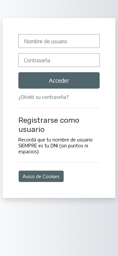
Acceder (59, 80)
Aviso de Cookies (41, 176)
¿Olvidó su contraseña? (43, 97)
